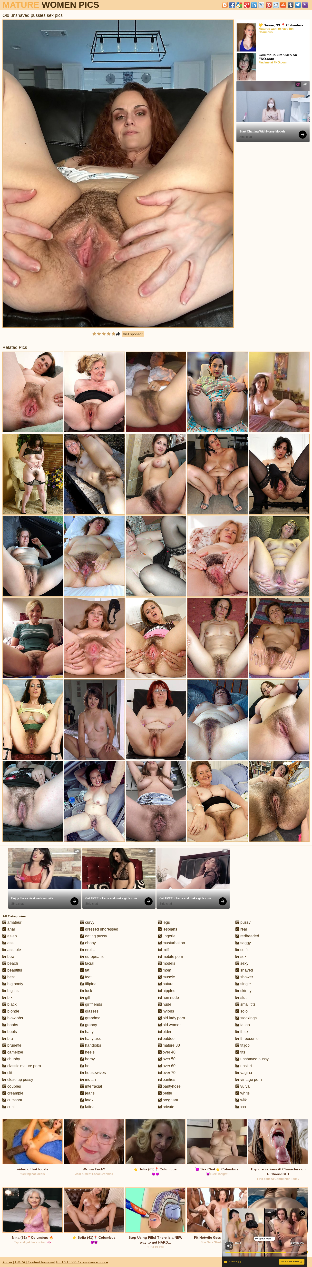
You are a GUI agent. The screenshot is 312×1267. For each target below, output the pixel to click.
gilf (87, 997)
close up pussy (19, 1079)
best (10, 977)
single (245, 984)
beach (12, 963)
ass (9, 943)
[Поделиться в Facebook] (232, 5)
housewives (95, 1073)
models (168, 963)
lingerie (169, 936)
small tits (247, 1004)
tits (242, 1052)
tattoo (244, 1025)
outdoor (169, 1038)
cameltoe (14, 1052)
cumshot (14, 1100)
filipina (90, 984)
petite (167, 1093)
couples (13, 1086)
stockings (248, 1018)
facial (89, 963)
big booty (14, 984)
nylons (168, 1011)
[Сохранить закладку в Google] (239, 5)
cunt (10, 1107)
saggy (245, 943)
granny (90, 1025)
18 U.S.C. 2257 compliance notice (82, 1262)
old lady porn (173, 1018)
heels (89, 1052)
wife (243, 1100)
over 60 (169, 1066)
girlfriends (93, 1004)
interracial (93, 1086)
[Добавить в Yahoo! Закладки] (305, 5)
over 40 (169, 1052)
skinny (245, 991)
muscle (168, 977)
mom (166, 970)
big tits (12, 991)
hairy (89, 1032)
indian (90, 1079)
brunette (13, 1045)
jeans (89, 1093)
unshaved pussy (254, 1059)
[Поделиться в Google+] (247, 5)
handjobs (92, 1045)
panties (168, 1079)
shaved (246, 970)
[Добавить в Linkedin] (254, 5)
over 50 (169, 1059)
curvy (89, 922)
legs (166, 922)
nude (166, 1004)
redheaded (249, 936)
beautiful (14, 970)
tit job (244, 1045)
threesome (249, 1038)
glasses (91, 1011)
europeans (94, 956)
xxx (242, 1107)
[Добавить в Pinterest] (269, 5)
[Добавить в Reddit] (276, 5)
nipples (168, 991)
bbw (10, 956)
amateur (13, 922)
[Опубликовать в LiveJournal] (261, 5)
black (11, 1004)
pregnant (170, 1100)
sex (242, 956)
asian (11, 936)
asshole (13, 950)
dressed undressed (101, 929)
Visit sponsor (133, 334)
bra (9, 1038)
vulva (244, 1086)
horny (89, 1059)
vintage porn (250, 1079)
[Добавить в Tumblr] (290, 5)
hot (87, 1066)
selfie (244, 950)
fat (86, 970)
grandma (92, 1018)
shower (246, 977)
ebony (90, 943)
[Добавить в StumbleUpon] (283, 5)
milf (165, 950)
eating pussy (95, 936)
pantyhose (171, 1086)
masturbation (173, 943)
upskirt (245, 1066)
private (168, 1107)
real (243, 929)
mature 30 (171, 1045)
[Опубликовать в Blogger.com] (225, 5)
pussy (245, 922)
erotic (89, 950)
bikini (11, 997)
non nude (170, 997)
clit (9, 1073)
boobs (12, 1025)
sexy (243, 963)
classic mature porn (23, 1066)
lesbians (169, 929)
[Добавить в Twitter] (298, 5)
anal (10, 929)
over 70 (169, 1073)
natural (168, 984)
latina (89, 1107)
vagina (245, 1073)
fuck (88, 991)
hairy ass (92, 1038)
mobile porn (172, 956)
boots (11, 1032)
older (166, 1032)
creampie (14, 1093)
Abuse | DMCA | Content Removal (28, 1262)
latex (88, 1100)
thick (243, 1032)
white (244, 1093)
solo (243, 1011)
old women (172, 1025)
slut (242, 997)
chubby (13, 1059)
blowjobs (14, 1018)
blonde (12, 1011)
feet (87, 977)
